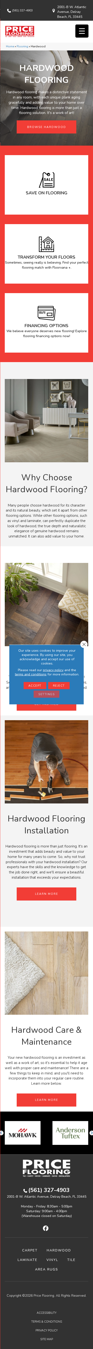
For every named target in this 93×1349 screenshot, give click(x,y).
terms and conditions (30, 674)
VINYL (52, 1260)
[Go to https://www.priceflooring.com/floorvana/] (46, 254)
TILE (71, 1260)
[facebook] (45, 1229)
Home (10, 46)
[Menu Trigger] (81, 31)
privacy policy (53, 670)
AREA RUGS (46, 1269)
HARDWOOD (59, 1250)
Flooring (22, 46)
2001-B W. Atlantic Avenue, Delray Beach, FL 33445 (71, 12)
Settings (46, 694)
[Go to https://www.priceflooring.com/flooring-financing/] (46, 323)
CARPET (30, 1250)
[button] (46, 126)
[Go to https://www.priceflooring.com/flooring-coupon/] (46, 185)
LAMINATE (27, 1260)
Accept (34, 686)
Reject (59, 686)
